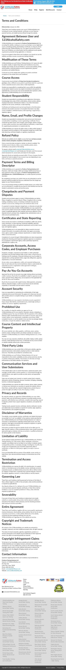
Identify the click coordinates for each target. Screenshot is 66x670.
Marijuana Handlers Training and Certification (25, 644)
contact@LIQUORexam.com (9, 151)
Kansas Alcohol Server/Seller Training (24, 627)
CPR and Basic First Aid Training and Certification (9, 645)
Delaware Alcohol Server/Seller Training (8, 649)
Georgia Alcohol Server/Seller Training (24, 601)
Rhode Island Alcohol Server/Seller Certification (56, 606)
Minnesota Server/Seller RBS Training (41, 605)
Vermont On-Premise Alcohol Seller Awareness (57, 641)
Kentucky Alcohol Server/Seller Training (24, 631)
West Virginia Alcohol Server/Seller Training (56, 655)
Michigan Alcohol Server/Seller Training (40, 601)
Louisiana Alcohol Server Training (25, 635)
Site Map (25, 589)
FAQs (35, 10)
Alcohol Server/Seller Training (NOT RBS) (8, 611)
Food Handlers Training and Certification (9, 660)
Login (57, 6)
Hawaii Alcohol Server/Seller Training (24, 605)
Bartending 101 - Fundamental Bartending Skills (9, 630)
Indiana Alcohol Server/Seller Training (24, 618)
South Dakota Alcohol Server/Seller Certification (56, 617)
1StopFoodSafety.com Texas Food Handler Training (8, 602)
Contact (59, 10)
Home (30, 10)
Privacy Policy (27, 586)
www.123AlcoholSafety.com (14, 570)
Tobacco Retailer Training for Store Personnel (57, 632)
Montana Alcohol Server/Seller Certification (39, 621)
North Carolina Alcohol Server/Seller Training (41, 649)
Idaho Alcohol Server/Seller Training (24, 610)
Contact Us (26, 582)
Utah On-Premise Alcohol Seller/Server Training (57, 636)
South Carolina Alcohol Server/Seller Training (57, 611)
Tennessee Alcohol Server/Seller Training (56, 622)
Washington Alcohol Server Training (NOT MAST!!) (56, 650)
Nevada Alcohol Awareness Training (40, 632)
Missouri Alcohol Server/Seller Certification (39, 615)
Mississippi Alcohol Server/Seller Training (40, 610)
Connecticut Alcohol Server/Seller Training (8, 641)
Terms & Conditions (28, 588)
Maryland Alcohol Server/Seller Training (24, 648)
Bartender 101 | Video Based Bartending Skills (9, 624)
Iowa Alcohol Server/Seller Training (24, 622)
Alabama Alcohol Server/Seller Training (8, 607)
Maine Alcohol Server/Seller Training (24, 640)
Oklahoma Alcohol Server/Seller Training (56, 601)
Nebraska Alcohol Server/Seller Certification (39, 627)
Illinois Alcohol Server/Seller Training (24, 614)
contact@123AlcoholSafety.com (45, 3)
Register (41, 10)
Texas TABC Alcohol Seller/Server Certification (56, 627)
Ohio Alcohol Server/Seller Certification (38, 661)
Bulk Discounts (50, 10)
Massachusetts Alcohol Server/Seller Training (25, 653)
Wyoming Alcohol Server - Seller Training (57, 660)
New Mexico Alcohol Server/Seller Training (40, 645)
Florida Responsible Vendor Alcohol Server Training (8, 655)
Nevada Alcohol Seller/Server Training (40, 636)
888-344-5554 (51, 1)
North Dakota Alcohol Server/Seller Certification (40, 655)
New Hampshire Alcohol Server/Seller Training (41, 641)
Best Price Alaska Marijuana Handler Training (7, 636)
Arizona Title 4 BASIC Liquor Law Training (8, 616)
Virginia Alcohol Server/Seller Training (56, 645)
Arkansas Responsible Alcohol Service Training (9, 620)
